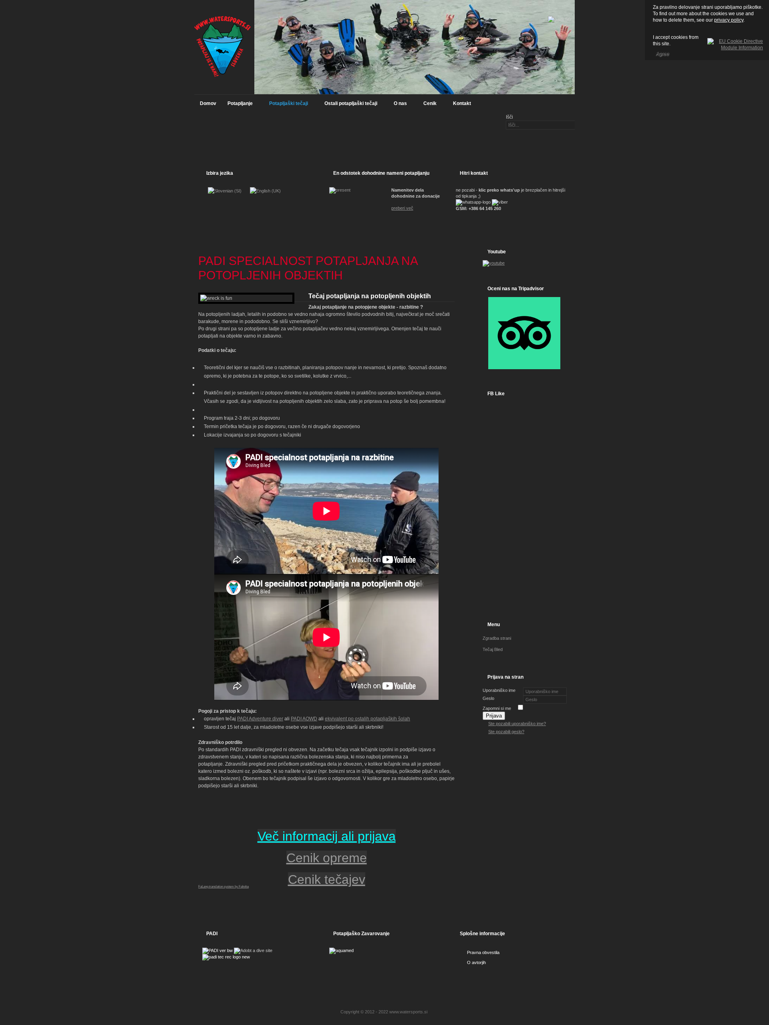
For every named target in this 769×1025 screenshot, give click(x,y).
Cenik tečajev (326, 879)
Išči (509, 117)
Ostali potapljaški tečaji (348, 105)
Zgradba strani (497, 638)
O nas (397, 105)
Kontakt (462, 103)
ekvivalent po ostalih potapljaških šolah (367, 719)
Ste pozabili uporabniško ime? (517, 723)
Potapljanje (237, 105)
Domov (208, 103)
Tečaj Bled (493, 649)
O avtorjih (476, 962)
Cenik (427, 105)
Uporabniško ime (499, 690)
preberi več (402, 208)
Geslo (488, 698)
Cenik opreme (326, 858)
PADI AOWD (304, 719)
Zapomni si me (497, 708)
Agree (662, 54)
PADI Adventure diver (260, 719)
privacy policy (728, 20)
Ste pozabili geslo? (506, 731)
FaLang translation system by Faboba (223, 886)
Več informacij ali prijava (327, 836)
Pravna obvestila (483, 952)
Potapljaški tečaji (286, 105)
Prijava (494, 716)
